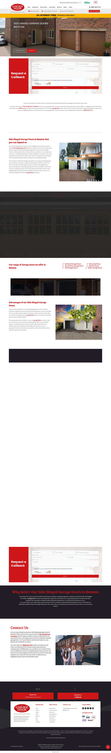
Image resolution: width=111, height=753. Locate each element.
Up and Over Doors (53, 710)
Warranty (37, 716)
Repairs (65, 7)
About (29, 7)
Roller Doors (51, 712)
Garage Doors (35, 7)
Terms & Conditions (96, 746)
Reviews (37, 712)
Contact (70, 7)
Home (37, 708)
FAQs (37, 718)
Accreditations (87, 713)
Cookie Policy (84, 746)
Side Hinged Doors (71, 268)
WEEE (80, 746)
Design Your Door (20, 50)
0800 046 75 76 (66, 710)
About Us (37, 710)
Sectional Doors (52, 708)
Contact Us (32, 50)
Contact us (38, 721)
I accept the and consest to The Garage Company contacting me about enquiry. (52, 80)
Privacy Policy (41, 80)
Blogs (37, 719)
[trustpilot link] (87, 2)
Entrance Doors (43, 7)
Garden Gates (52, 721)
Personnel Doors (52, 716)
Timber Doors (52, 718)
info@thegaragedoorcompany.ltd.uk (33, 697)
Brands (37, 714)
